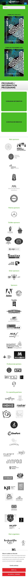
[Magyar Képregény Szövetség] (20, 476)
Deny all (14, 570)
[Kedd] (7, 414)
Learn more (19, 561)
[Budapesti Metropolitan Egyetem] (20, 398)
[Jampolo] (14, 462)
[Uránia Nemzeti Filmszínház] (14, 508)
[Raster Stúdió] (21, 406)
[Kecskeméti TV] (17, 371)
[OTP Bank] (14, 249)
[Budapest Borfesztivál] (14, 345)
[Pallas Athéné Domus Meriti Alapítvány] (10, 230)
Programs (7, 83)
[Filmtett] (8, 455)
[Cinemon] (14, 442)
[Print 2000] (19, 498)
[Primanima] (9, 497)
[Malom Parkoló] (8, 478)
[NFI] (21, 147)
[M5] (14, 384)
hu (25, 3)
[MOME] (8, 406)
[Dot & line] (9, 370)
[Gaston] (9, 399)
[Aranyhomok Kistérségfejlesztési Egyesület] (19, 293)
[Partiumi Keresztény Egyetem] (21, 486)
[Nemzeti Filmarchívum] (14, 335)
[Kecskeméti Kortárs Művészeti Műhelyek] (14, 467)
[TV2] (21, 377)
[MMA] (14, 188)
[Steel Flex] (14, 256)
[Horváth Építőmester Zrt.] (8, 241)
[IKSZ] (21, 453)
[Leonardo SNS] (14, 327)
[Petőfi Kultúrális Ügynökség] (14, 263)
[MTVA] (14, 199)
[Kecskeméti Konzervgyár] (18, 241)
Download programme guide (14, 47)
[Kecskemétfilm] (10, 542)
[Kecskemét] (14, 177)
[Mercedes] (14, 214)
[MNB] (8, 147)
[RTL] (11, 377)
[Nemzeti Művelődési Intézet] (7, 357)
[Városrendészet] (10, 518)
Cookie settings (14, 565)
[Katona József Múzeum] (13, 527)
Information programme (9, 86)
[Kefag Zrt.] (14, 319)
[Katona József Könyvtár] (23, 543)
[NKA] (14, 157)
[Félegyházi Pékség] (14, 303)
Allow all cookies (14, 574)
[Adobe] (9, 293)
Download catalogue (14, 14)
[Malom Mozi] (19, 355)
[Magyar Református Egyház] (20, 230)
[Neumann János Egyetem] (9, 488)
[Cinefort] (14, 434)
